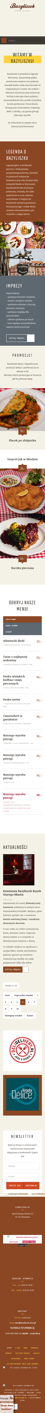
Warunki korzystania (25, 1195)
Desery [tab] (9, 632)
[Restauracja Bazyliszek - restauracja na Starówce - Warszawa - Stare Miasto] (22, 7)
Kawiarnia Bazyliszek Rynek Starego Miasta (22, 892)
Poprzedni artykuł (23, 995)
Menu (25, 1348)
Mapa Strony (29, 1358)
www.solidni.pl (21, 1398)
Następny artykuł (13, 1015)
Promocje (34, 1348)
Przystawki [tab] (11, 619)
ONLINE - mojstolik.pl (31, 1333)
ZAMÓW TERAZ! (29, 1242)
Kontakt (36, 1353)
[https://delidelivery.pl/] (22, 1049)
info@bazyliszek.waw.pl (25, 1323)
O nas (18, 1348)
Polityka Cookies (22, 1353)
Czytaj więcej (16, 338)
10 (18, 1008)
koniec (30, 1015)
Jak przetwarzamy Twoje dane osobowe (8, 1404)
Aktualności (16, 1358)
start (7, 995)
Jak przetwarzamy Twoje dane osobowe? (22, 1364)
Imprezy (8, 1353)
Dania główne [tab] (12, 625)
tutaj (30, 378)
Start (9, 1348)
